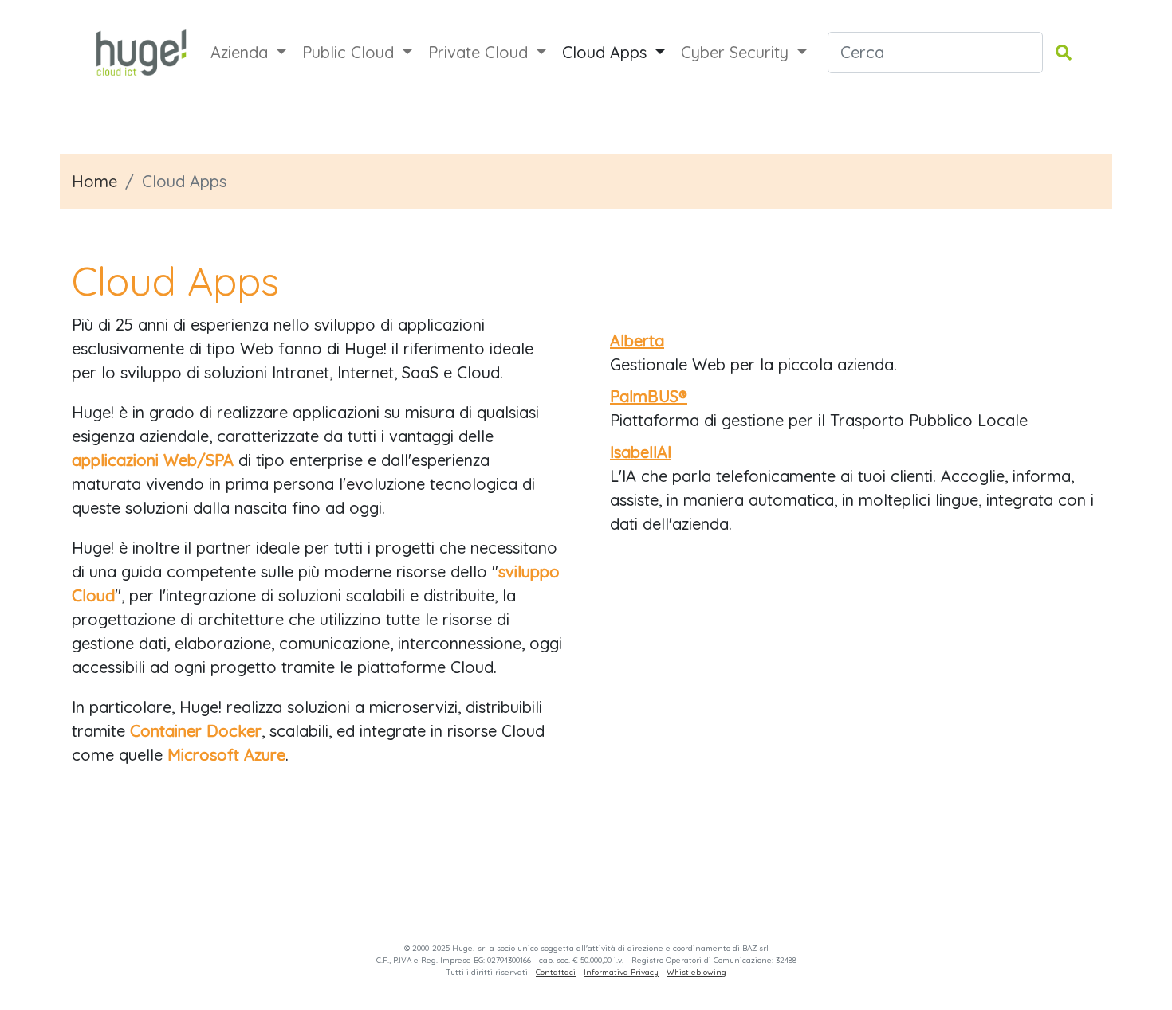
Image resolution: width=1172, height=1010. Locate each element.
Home (94, 181)
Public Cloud (350, 52)
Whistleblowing (696, 972)
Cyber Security (737, 52)
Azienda (241, 52)
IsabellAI (640, 452)
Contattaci (556, 972)
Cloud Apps (606, 52)
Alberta (637, 340)
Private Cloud (480, 52)
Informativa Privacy (621, 972)
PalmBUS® (648, 396)
